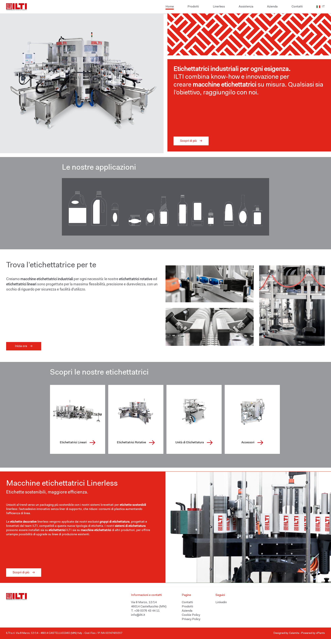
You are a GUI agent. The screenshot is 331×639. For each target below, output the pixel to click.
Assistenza (246, 6)
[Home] (16, 6)
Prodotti (193, 6)
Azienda (272, 6)
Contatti (297, 6)
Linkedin (221, 602)
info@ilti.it (138, 615)
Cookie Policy (191, 615)
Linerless (219, 6)
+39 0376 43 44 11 (147, 610)
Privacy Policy (191, 619)
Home (170, 6)
